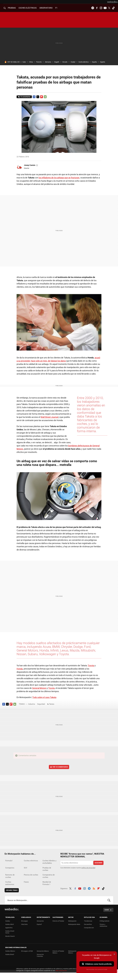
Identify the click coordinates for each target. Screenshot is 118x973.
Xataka (7, 921)
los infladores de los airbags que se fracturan (59, 177)
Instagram (101, 8)
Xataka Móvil (9, 924)
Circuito (64, 62)
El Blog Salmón (104, 921)
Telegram (92, 8)
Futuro (26, 882)
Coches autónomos (9, 883)
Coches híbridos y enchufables (49, 862)
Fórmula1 (9, 861)
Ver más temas (12, 890)
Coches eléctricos (31, 861)
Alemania (48, 62)
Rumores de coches (10, 876)
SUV (25, 868)
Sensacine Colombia (40, 955)
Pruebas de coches (47, 869)
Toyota (91, 665)
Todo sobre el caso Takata (44, 697)
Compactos (9, 868)
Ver (60, 767)
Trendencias (88, 921)
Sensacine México (43, 951)
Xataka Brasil (9, 954)
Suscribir (98, 863)
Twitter (109, 8)
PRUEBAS (12, 8)
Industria (31, 704)
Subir (107, 910)
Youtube (105, 8)
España (94, 62)
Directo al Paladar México (58, 952)
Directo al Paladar (58, 921)
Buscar (109, 900)
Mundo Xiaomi (10, 936)
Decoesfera (88, 924)
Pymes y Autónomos (103, 925)
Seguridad (41, 704)
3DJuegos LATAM (27, 951)
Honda (20, 669)
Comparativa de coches (49, 876)
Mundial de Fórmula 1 (47, 883)
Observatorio (46, 8)
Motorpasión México (72, 952)
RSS (94, 888)
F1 (56, 8)
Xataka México (10, 951)
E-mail (45, 96)
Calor (24, 62)
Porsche (39, 62)
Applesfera (8, 928)
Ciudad (73, 62)
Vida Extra (24, 924)
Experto (102, 62)
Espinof (39, 924)
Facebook (96, 8)
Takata (51, 704)
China (31, 62)
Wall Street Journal (49, 417)
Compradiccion (89, 928)
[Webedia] (112, 1)
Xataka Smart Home (9, 932)
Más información (61, 970)
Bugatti (56, 62)
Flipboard (41, 96)
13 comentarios (25, 97)
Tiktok (113, 8)
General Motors (39, 688)
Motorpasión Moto (74, 924)
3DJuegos (24, 921)
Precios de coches (31, 875)
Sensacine (40, 921)
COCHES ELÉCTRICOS (28, 8)
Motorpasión (72, 921)
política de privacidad (88, 868)
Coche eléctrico (83, 62)
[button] (30, 165)
